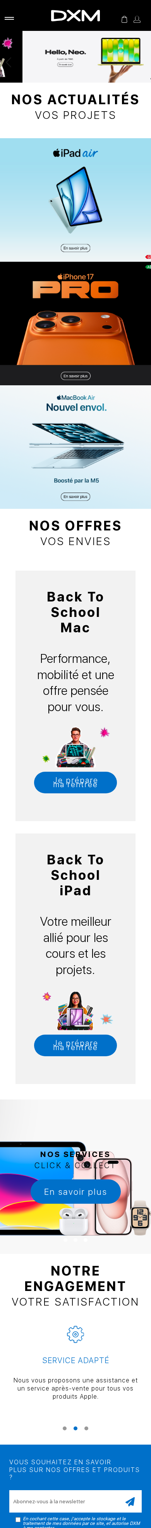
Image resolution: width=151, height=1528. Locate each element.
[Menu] (7, 19)
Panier (124, 19)
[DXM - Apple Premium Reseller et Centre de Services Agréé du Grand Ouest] (75, 15)
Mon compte (137, 19)
